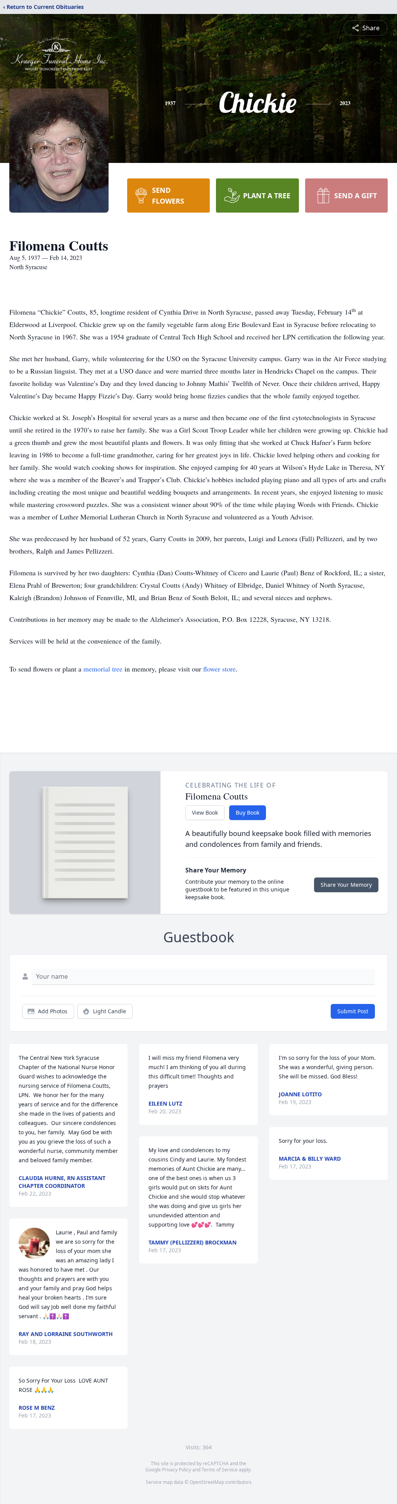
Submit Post (352, 1011)
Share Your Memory (346, 884)
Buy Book (247, 812)
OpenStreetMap (207, 1482)
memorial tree (103, 668)
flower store (219, 668)
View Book (205, 812)
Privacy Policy (176, 1469)
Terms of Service (220, 1469)
